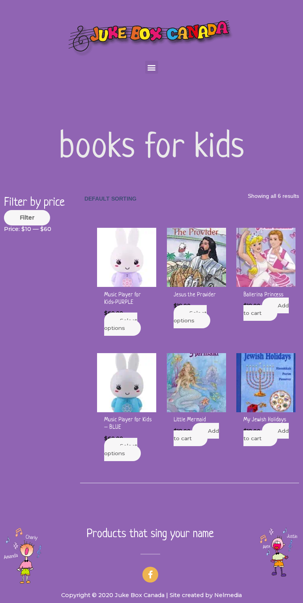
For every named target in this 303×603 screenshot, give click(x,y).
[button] (151, 67)
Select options (120, 324)
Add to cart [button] (266, 309)
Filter (27, 217)
